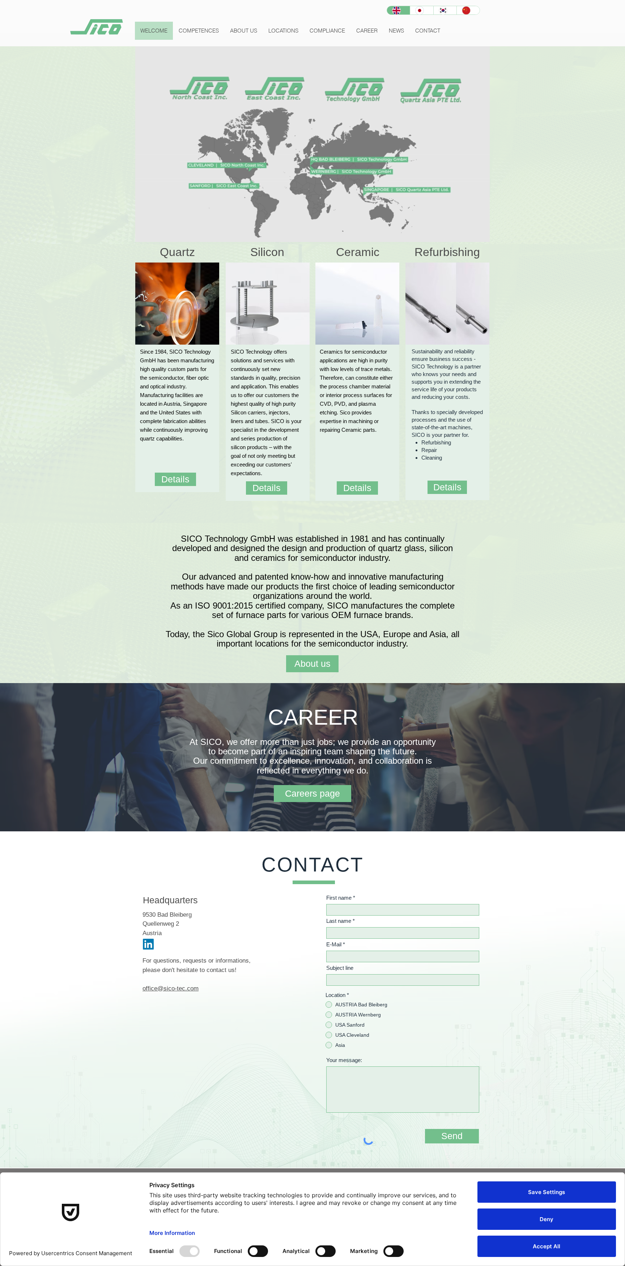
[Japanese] (421, 10)
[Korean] (444, 10)
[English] (398, 10)
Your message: (344, 1060)
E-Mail (333, 944)
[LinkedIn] (148, 944)
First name (339, 897)
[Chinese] (468, 10)
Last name (338, 921)
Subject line (339, 968)
